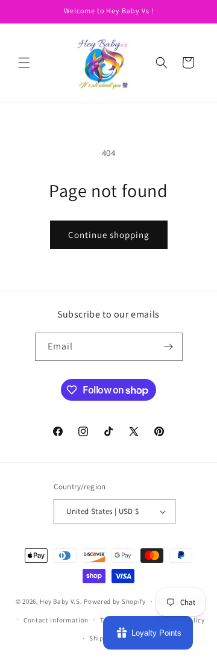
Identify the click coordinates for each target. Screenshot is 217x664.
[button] (24, 62)
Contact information (56, 620)
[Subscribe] (169, 347)
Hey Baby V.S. (61, 601)
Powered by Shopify (115, 601)
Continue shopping (108, 234)
